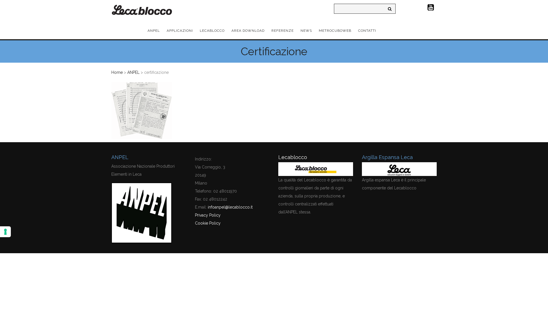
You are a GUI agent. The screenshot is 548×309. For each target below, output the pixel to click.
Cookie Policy (208, 223)
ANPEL (133, 72)
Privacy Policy (208, 215)
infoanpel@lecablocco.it (230, 207)
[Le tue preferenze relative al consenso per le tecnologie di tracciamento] (5, 231)
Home (117, 72)
